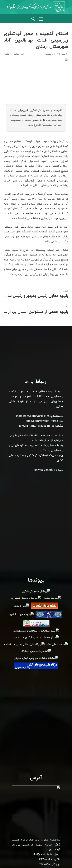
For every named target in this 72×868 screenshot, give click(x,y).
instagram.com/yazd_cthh (33, 416)
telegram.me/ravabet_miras (37, 426)
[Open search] (33, 19)
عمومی (48, 54)
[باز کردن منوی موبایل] (41, 19)
